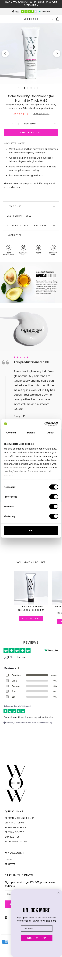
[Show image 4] (34, 88)
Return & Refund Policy (19, 818)
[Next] (43, 87)
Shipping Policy (14, 823)
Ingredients (14, 235)
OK (31, 530)
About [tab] (50, 432)
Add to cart (31, 618)
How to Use (14, 206)
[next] (56, 53)
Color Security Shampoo (31, 606)
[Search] (52, 19)
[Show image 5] (37, 88)
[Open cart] (57, 18)
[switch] (53, 496)
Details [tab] (31, 432)
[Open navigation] (4, 19)
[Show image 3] (31, 88)
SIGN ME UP (36, 938)
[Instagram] (6, 917)
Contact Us (12, 837)
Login (8, 859)
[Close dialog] (58, 893)
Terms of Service (15, 827)
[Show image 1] (24, 88)
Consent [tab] (11, 432)
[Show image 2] (27, 88)
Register (10, 864)
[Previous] (18, 87)
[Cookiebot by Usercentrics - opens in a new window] (44, 424)
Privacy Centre (14, 832)
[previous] (5, 53)
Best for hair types (19, 216)
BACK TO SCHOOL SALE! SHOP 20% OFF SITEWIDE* (31, 4)
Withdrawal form (16, 841)
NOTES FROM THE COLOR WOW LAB (26, 225)
